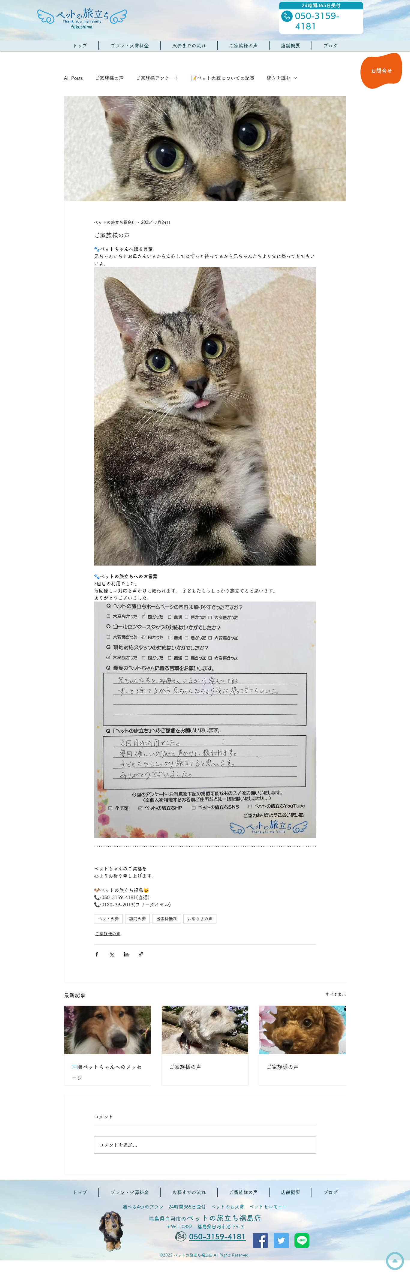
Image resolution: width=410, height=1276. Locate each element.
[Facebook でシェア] (97, 954)
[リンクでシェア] (141, 954)
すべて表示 (335, 994)
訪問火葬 (137, 919)
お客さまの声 (200, 919)
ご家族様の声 (109, 78)
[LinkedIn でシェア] (126, 954)
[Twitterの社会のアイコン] (281, 1240)
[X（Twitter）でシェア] (111, 954)
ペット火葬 (108, 919)
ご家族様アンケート (157, 78)
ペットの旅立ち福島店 (205, 1218)
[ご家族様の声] (205, 1030)
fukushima (81, 27)
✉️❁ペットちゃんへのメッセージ (106, 1072)
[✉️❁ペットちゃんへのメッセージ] (107, 1030)
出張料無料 (166, 919)
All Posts (73, 78)
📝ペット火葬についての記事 (223, 78)
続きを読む (279, 78)
